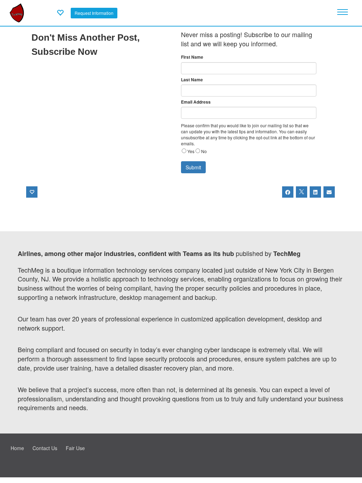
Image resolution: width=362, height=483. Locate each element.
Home (17, 448)
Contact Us (45, 448)
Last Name (192, 80)
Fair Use (75, 448)
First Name (192, 57)
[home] (17, 12)
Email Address (196, 102)
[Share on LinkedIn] (315, 192)
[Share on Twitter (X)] (301, 192)
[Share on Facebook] (287, 192)
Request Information (94, 13)
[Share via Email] (329, 192)
